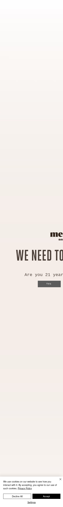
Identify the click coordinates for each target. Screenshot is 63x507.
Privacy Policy (25, 488)
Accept (46, 496)
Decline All (17, 496)
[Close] (58, 481)
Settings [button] (31, 502)
